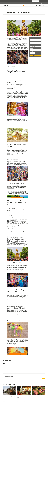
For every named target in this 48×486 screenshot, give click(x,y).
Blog (43, 5)
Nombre (3, 369)
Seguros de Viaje (6, 5)
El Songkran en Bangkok (13, 72)
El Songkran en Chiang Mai (13, 73)
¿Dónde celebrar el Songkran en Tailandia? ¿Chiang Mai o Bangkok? (17, 71)
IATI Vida (40, 3)
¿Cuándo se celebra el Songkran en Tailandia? (14, 69)
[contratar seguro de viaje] (17, 196)
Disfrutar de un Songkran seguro (12, 70)
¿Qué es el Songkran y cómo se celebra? (13, 68)
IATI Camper (43, 3)
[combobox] (35, 1)
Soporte (40, 5)
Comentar (44, 378)
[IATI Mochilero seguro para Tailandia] (17, 351)
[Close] (44, 1)
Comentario (4, 363)
